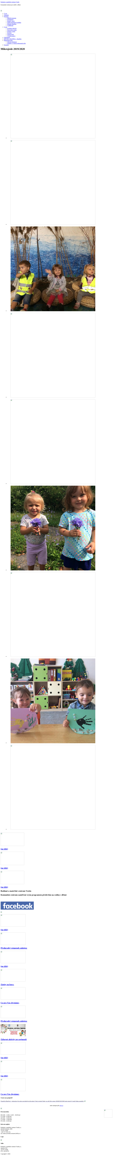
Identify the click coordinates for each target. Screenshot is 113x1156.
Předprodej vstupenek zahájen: (14, 948)
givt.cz (61, 1105)
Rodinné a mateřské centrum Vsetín (10, 2)
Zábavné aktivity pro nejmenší (14, 1039)
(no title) (4, 849)
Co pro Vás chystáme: (10, 1003)
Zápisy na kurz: (7, 984)
